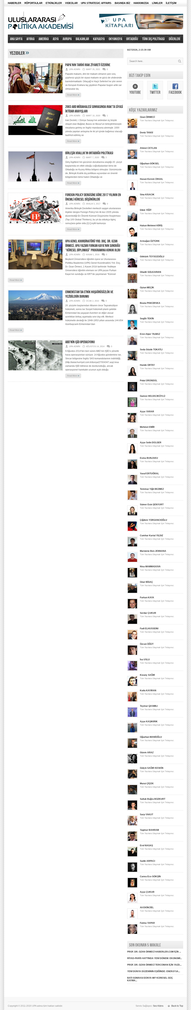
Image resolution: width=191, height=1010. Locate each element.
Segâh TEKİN (147, 318)
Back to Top (177, 1006)
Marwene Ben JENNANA (153, 551)
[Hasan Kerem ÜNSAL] (132, 189)
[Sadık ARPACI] (132, 871)
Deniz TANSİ (146, 132)
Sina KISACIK (147, 194)
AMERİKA (44, 39)
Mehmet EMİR (147, 427)
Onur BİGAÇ (146, 582)
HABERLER (14, 3)
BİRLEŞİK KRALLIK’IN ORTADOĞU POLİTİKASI (89, 153)
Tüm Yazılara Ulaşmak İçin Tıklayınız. (157, 120)
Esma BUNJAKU (149, 458)
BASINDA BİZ (122, 3)
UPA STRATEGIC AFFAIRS (96, 3)
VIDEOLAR (71, 3)
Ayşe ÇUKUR (147, 892)
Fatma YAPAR (147, 923)
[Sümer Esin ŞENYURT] (132, 515)
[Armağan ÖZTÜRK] (132, 251)
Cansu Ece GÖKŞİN (150, 876)
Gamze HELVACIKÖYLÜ (152, 396)
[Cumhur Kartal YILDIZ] (132, 546)
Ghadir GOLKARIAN (150, 272)
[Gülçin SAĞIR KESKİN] (132, 778)
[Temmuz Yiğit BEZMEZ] (132, 499)
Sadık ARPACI (147, 861)
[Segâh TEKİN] (132, 329)
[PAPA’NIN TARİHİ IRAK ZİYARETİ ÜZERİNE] (35, 95)
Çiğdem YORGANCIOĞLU (153, 520)
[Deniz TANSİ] (132, 143)
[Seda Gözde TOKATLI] (132, 360)
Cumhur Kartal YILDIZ (151, 535)
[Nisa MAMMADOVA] (132, 577)
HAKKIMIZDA (141, 3)
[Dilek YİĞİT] (132, 220)
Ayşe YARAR (147, 411)
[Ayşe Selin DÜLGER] (132, 453)
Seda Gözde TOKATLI (151, 349)
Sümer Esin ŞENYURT (152, 504)
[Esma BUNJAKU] (132, 468)
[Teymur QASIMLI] (132, 716)
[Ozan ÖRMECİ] (132, 127)
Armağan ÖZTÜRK (150, 241)
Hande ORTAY (147, 365)
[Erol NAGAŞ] (132, 856)
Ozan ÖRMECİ (147, 117)
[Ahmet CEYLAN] (132, 158)
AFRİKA (30, 39)
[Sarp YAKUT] (132, 825)
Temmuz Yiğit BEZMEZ (152, 489)
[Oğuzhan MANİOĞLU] (132, 747)
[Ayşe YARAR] (132, 422)
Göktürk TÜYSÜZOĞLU (152, 256)
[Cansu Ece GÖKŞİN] (132, 887)
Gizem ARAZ (147, 752)
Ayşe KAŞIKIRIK (149, 721)
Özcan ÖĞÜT (147, 644)
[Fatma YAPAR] (132, 933)
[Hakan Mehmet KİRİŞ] (132, 236)
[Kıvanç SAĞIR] (132, 685)
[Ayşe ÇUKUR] (132, 902)
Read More (73, 94)
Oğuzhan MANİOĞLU (151, 737)
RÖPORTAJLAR (33, 3)
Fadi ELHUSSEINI (149, 628)
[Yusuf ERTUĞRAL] (132, 484)
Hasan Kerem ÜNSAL (151, 179)
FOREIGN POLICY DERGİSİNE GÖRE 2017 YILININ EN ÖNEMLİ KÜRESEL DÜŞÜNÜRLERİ (93, 197)
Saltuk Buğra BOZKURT (152, 799)
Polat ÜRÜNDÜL (148, 380)
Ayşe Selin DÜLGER (150, 442)
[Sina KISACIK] (132, 205)
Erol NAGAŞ (146, 845)
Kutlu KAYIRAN (148, 690)
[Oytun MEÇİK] (132, 298)
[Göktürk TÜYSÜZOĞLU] (132, 267)
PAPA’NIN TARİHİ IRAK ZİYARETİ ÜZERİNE (87, 65)
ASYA (56, 39)
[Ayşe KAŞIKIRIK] (132, 732)
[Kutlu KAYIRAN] (132, 701)
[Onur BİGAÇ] (132, 592)
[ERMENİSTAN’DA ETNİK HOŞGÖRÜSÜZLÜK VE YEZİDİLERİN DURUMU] (35, 322)
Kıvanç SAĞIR (147, 675)
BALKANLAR (82, 39)
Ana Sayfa (16, 39)
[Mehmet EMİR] (132, 437)
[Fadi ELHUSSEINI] (132, 639)
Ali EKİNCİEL (147, 907)
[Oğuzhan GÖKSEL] (132, 174)
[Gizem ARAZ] (132, 763)
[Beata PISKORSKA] (132, 313)
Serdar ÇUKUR (148, 613)
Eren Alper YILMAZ (150, 334)
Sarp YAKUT (146, 814)
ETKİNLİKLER (54, 3)
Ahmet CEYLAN (148, 148)
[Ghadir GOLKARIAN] (132, 282)
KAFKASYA (99, 39)
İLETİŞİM (171, 3)
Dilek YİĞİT (145, 210)
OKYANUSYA (115, 39)
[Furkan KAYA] (132, 608)
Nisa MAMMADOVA (150, 566)
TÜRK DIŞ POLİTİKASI (153, 39)
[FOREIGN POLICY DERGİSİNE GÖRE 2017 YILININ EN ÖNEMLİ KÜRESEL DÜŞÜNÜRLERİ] (35, 225)
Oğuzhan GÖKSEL (149, 163)
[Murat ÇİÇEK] (132, 794)
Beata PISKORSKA (150, 303)
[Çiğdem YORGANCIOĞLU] (132, 530)
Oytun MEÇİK (147, 287)
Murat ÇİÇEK (147, 783)
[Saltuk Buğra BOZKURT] (132, 809)
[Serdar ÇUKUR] (132, 623)
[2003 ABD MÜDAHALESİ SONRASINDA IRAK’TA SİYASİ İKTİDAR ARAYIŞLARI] (35, 136)
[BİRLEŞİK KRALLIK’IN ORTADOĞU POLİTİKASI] (35, 183)
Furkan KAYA (147, 597)
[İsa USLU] (132, 670)
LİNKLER (157, 3)
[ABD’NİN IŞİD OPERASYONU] (35, 372)
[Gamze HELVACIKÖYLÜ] (132, 406)
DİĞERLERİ (174, 39)
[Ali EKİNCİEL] (132, 918)
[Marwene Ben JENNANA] (132, 561)
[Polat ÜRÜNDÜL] (132, 391)
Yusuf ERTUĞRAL (149, 473)
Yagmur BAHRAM (149, 830)
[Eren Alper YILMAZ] (132, 344)
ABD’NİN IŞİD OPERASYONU (80, 342)
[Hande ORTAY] (132, 375)
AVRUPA (67, 39)
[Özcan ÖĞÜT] (132, 654)
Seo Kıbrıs (158, 1006)
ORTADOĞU (132, 39)
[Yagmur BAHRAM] (132, 840)
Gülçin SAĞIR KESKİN (151, 768)
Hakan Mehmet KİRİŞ (151, 225)
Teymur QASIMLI (149, 706)
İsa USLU (145, 659)
